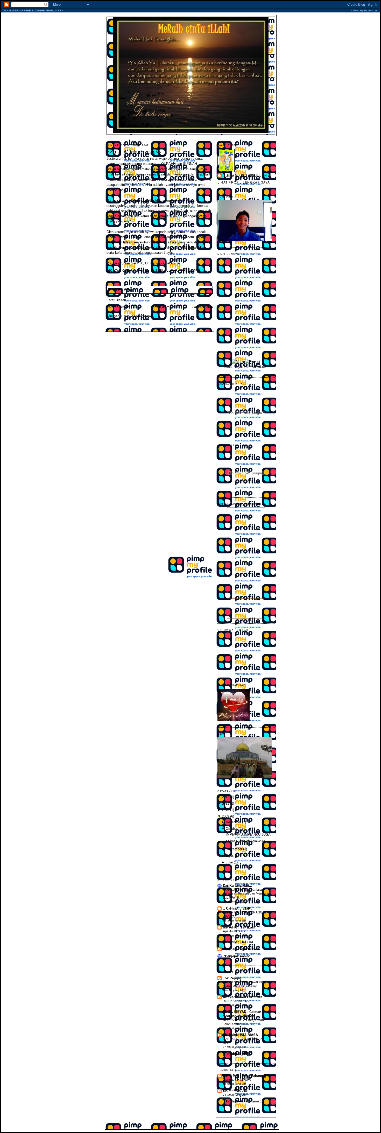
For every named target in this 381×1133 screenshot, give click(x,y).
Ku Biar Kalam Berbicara (242, 997)
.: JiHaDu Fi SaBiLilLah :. (247, 176)
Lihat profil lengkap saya (243, 182)
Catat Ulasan (116, 300)
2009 (225, 816)
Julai (229, 862)
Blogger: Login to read (241, 949)
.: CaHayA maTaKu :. (239, 908)
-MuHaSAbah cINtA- (237, 1001)
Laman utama (161, 307)
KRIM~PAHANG (235, 1091)
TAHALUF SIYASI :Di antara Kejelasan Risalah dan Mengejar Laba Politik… (246, 893)
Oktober (232, 829)
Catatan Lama (202, 307)
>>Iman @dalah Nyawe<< (134, 151)
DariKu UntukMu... (237, 886)
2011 (225, 803)
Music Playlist (234, 367)
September (234, 849)
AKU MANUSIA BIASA (240, 1035)
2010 (225, 810)
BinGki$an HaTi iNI (238, 942)
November (233, 822)
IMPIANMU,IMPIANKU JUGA (248, 834)
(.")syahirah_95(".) (237, 1054)
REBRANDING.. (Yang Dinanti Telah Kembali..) (244, 1022)
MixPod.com (259, 367)
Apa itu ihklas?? (234, 931)
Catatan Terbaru (118, 307)
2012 (225, 797)
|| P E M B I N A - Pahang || (244, 1076)
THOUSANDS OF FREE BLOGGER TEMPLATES (189, 10)
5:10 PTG (193, 270)
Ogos (230, 855)
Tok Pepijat (232, 978)
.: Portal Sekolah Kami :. (242, 1101)
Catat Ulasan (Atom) (136, 316)
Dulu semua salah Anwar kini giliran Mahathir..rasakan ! (243, 984)
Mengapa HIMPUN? (237, 1079)
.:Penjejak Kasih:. (237, 956)
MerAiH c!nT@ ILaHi (239, 927)
